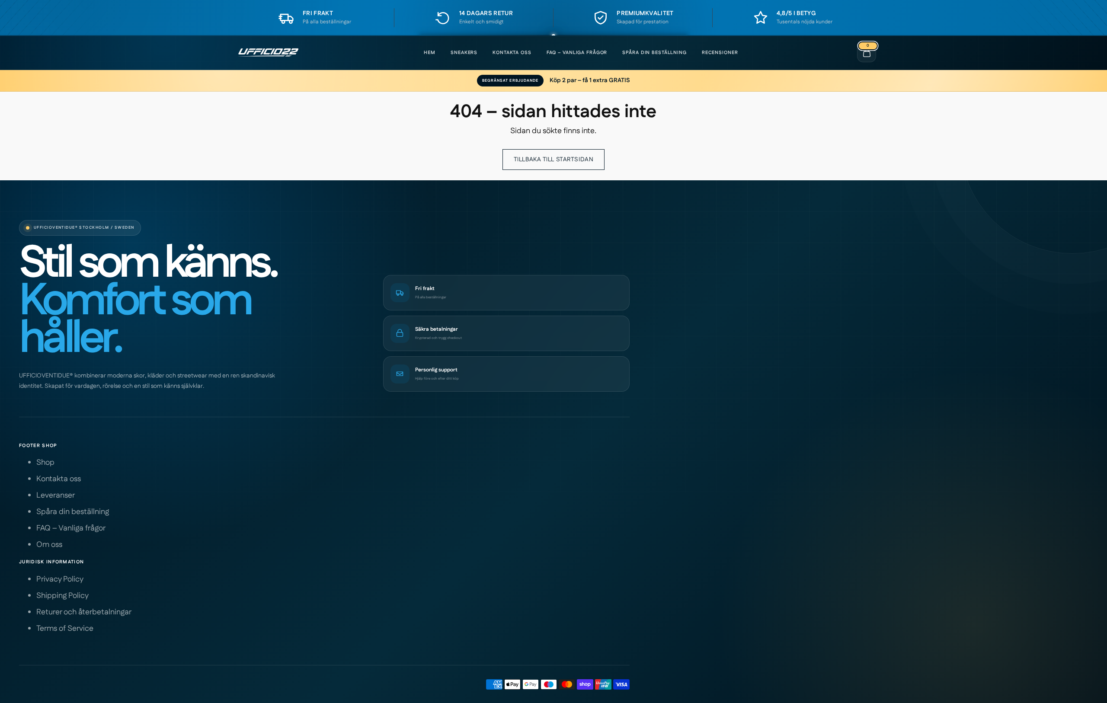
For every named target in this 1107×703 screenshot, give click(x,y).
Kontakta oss (512, 52)
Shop (45, 462)
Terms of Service (64, 628)
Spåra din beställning (654, 52)
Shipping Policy (62, 595)
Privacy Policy (59, 579)
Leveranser (55, 495)
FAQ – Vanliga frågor (577, 52)
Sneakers (464, 52)
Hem (429, 52)
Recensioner (720, 52)
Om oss (49, 544)
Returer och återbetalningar (83, 612)
